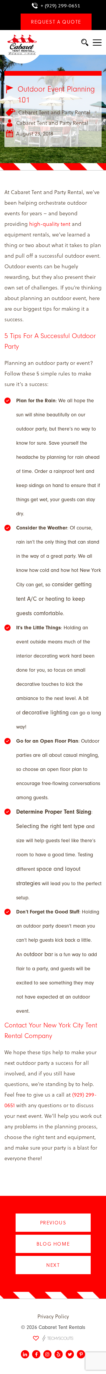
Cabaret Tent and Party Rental (54, 112)
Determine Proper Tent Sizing (53, 811)
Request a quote (56, 21)
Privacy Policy (53, 1316)
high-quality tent (49, 224)
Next (53, 1265)
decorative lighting (45, 712)
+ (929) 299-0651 (60, 6)
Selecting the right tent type (50, 826)
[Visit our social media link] (25, 1354)
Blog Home (52, 1243)
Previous (53, 1222)
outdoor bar (38, 954)
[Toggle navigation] (97, 43)
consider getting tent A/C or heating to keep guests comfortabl (54, 599)
